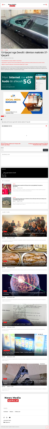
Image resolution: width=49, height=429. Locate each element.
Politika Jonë (17, 411)
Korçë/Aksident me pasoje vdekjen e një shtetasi (12, 60)
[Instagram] (6, 418)
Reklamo (11, 411)
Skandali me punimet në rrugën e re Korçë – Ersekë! (17, 324)
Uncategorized (7, 350)
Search (2, 147)
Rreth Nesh (6, 411)
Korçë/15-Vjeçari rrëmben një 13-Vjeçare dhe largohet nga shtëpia (10, 144)
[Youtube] (9, 418)
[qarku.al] (11, 7)
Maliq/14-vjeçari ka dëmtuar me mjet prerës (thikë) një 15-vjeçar (15, 64)
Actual (14, 197)
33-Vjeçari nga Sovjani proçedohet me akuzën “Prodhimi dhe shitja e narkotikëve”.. (38, 144)
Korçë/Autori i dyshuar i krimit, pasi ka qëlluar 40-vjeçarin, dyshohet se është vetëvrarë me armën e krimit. (23, 62)
